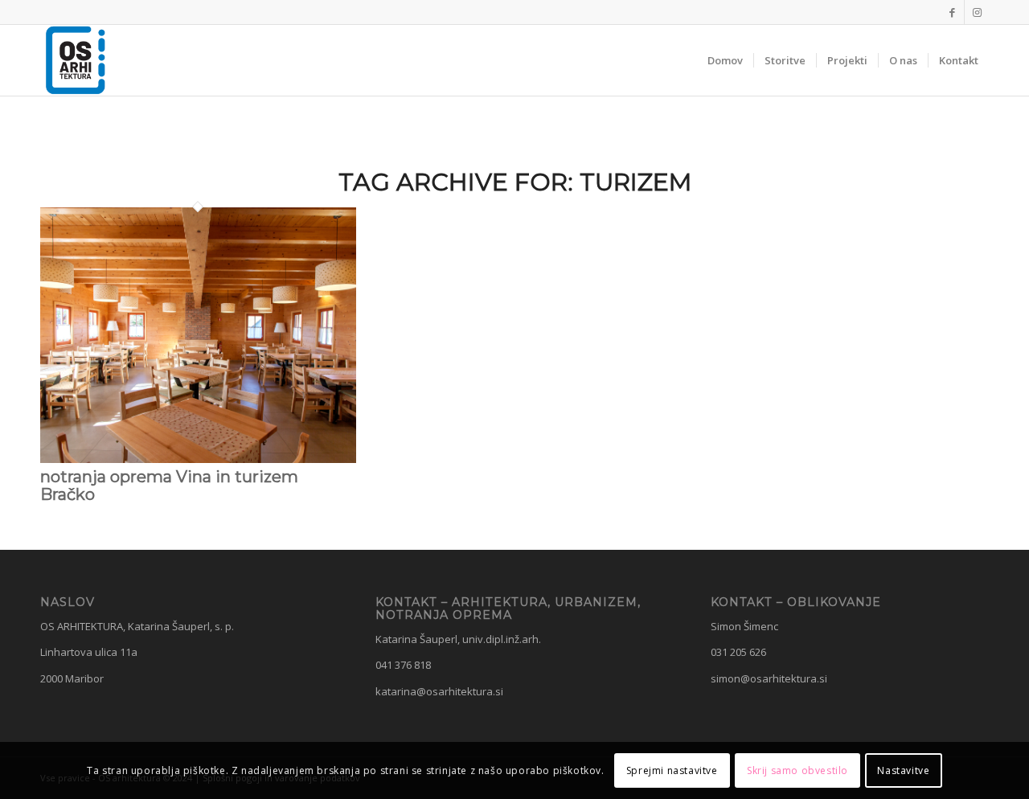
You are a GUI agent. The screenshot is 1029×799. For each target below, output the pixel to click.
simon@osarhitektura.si (769, 678)
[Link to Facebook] (952, 12)
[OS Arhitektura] (75, 60)
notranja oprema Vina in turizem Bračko (169, 485)
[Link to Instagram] (977, 12)
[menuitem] (725, 60)
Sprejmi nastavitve (672, 770)
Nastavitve (903, 770)
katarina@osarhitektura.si (439, 691)
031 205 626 (738, 652)
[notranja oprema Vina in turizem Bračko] (198, 459)
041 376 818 (403, 665)
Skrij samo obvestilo (797, 770)
